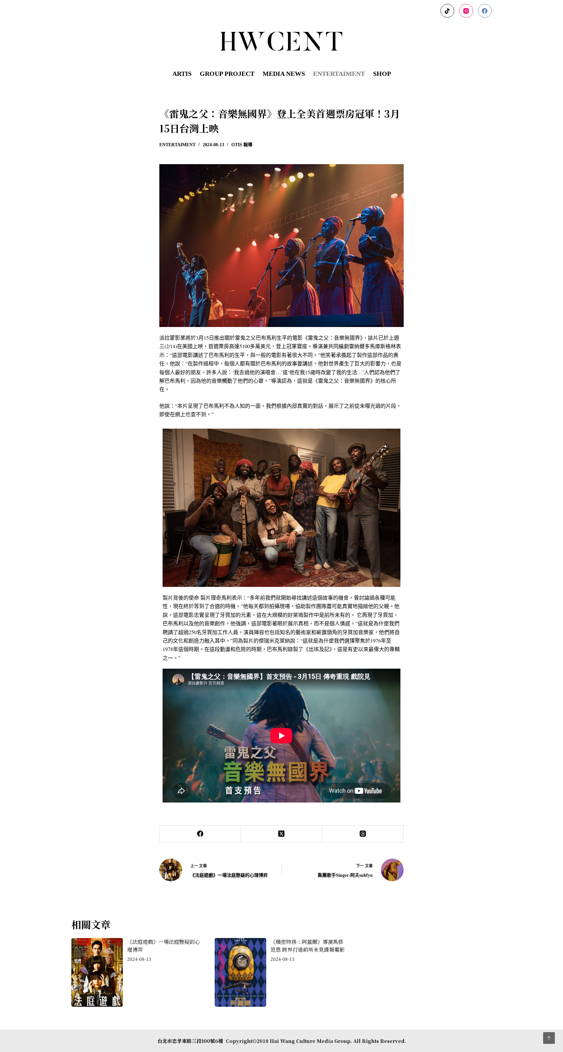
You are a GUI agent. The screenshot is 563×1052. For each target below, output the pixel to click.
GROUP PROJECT (227, 73)
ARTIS (182, 73)
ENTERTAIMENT (339, 73)
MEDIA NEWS (284, 73)
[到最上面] (549, 1038)
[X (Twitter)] (282, 834)
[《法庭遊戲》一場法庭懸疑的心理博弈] (99, 972)
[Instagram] (466, 11)
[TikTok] (447, 11)
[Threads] (363, 834)
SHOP (382, 73)
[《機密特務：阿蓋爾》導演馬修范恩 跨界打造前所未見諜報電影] (242, 972)
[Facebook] (485, 11)
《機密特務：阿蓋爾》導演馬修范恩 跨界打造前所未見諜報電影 (307, 945)
